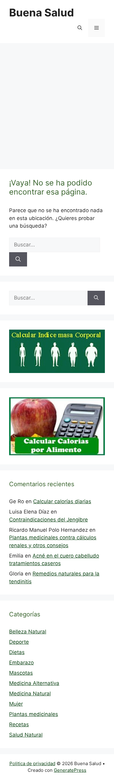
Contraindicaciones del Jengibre (48, 520)
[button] (79, 28)
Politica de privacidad (32, 763)
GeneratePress (70, 770)
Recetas (19, 724)
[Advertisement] (57, 103)
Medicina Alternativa (34, 683)
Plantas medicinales (33, 714)
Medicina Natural (30, 693)
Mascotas (21, 673)
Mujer (16, 704)
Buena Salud (41, 12)
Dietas (17, 652)
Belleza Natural (27, 632)
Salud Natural (26, 735)
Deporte (19, 642)
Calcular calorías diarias (62, 501)
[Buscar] (18, 259)
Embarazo (21, 663)
